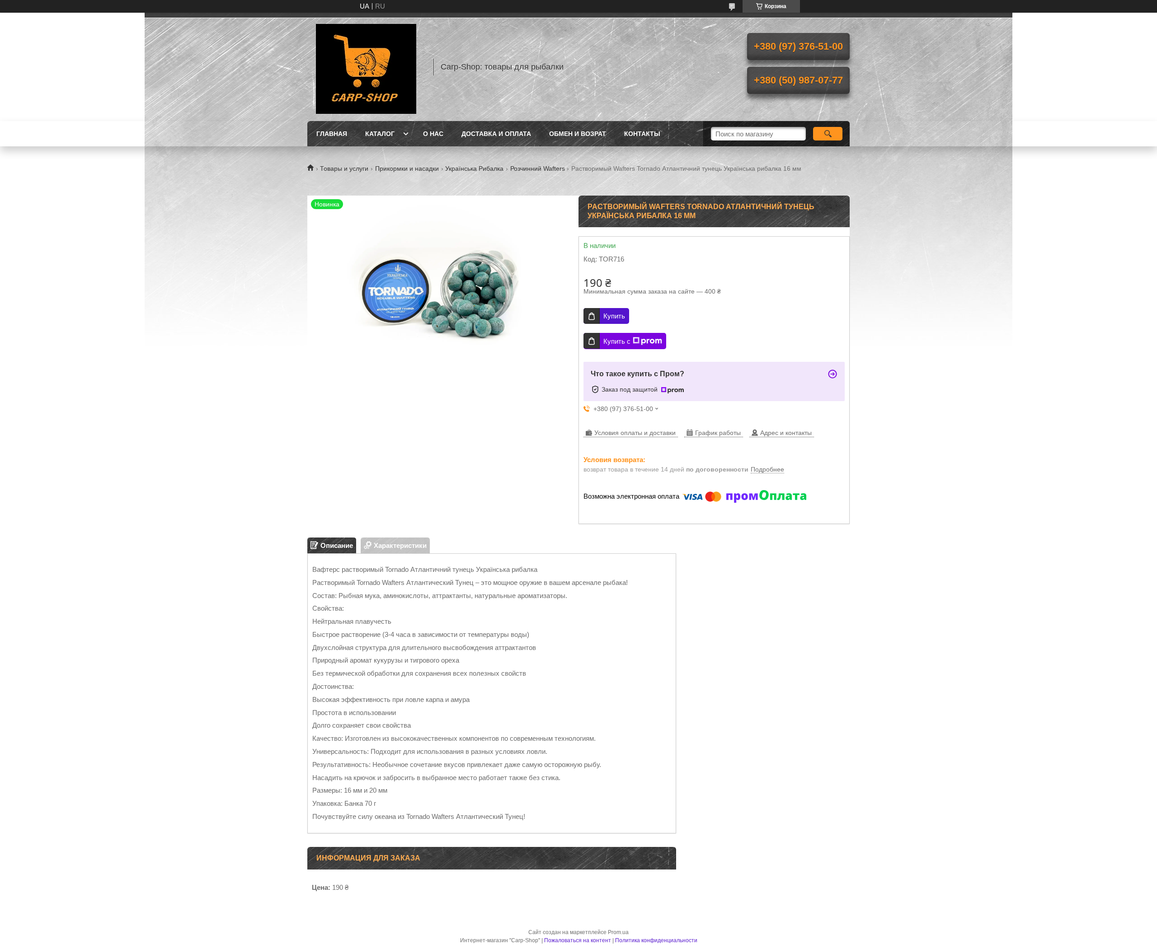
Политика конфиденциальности (656, 940)
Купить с (616, 341)
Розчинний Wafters (537, 168)
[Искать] (827, 133)
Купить (614, 316)
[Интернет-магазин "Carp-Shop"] (366, 66)
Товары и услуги (344, 168)
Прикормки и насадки (407, 168)
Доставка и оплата (496, 133)
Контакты (642, 133)
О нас (433, 133)
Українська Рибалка (474, 168)
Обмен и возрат (577, 133)
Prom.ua (618, 932)
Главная (331, 133)
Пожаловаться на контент (577, 940)
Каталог (380, 133)
